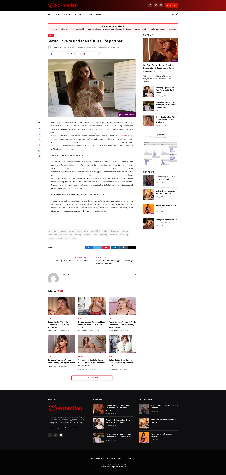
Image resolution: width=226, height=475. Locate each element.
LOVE (90, 14)
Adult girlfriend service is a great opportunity (166, 221)
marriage (78, 235)
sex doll (60, 238)
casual (71, 231)
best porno (62, 231)
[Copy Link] (39, 156)
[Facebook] (39, 128)
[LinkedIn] (39, 139)
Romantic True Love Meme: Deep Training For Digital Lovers (61, 361)
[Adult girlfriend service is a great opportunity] (148, 223)
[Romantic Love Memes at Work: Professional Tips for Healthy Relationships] (122, 306)
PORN (98, 14)
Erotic (79, 231)
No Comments (104, 47)
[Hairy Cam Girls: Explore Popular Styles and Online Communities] (148, 106)
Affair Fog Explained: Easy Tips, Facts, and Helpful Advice (165, 90)
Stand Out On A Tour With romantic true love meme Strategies (59, 325)
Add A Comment (92, 378)
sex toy (67, 238)
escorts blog (95, 231)
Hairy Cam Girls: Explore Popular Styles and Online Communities (166, 104)
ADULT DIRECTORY (97, 459)
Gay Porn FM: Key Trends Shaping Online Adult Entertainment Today (159, 66)
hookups (125, 231)
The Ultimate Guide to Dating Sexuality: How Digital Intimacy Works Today (91, 363)
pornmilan (113, 235)
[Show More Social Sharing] (99, 54)
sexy (74, 238)
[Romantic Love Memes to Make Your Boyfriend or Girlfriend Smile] (92, 306)
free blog (106, 231)
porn (95, 235)
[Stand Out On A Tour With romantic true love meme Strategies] (61, 306)
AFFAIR (111, 356)
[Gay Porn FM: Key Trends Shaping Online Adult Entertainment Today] (160, 50)
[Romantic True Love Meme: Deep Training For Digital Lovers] (61, 344)
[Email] (39, 151)
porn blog (103, 235)
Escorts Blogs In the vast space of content (165, 177)
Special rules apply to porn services (166, 206)
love (70, 235)
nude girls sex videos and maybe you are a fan (165, 192)
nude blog (87, 235)
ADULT (57, 14)
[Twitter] (39, 134)
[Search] (173, 14)
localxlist (63, 235)
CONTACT (121, 459)
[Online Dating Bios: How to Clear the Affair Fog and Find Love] (122, 344)
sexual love (124, 136)
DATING (67, 14)
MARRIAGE (111, 459)
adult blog (52, 231)
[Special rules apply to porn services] (148, 209)
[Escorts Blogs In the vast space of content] (148, 180)
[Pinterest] (39, 145)
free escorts (115, 231)
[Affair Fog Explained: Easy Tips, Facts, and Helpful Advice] (148, 91)
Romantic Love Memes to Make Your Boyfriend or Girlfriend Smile (91, 325)
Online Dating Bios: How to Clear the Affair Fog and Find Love (121, 363)
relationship (124, 235)
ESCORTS (79, 14)
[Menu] (49, 14)
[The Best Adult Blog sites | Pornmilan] (63, 5)
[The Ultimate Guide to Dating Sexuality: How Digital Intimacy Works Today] (92, 344)
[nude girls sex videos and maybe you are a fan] (148, 194)
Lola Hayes (58, 47)
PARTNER (131, 459)
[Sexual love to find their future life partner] (92, 88)
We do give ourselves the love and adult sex (72, 260)
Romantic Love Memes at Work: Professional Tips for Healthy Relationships (122, 325)
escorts (86, 231)
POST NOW (171, 5)
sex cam (51, 238)
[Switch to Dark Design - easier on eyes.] (177, 14)
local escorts (53, 235)
